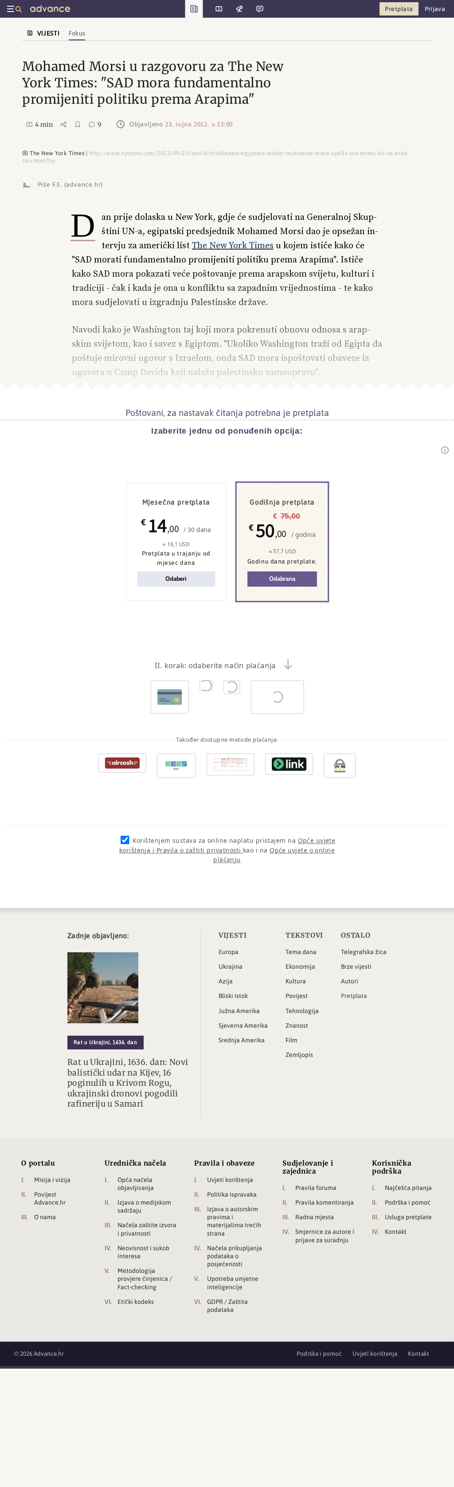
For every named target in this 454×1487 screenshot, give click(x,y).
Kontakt (396, 1231)
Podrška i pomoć (408, 1202)
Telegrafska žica (364, 951)
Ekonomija (300, 966)
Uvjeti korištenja (230, 1179)
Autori (349, 981)
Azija (226, 981)
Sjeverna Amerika (243, 1025)
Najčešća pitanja (408, 1187)
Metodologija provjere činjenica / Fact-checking (144, 1278)
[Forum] (259, 9)
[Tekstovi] (215, 9)
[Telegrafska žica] (238, 9)
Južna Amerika (239, 1010)
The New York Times (233, 245)
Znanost (297, 1025)
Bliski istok (233, 995)
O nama (45, 1217)
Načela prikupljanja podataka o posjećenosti (234, 1256)
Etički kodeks (135, 1301)
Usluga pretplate (408, 1217)
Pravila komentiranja (324, 1202)
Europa (229, 951)
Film (291, 1040)
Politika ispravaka (232, 1194)
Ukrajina (231, 966)
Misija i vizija (52, 1179)
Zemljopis (299, 1054)
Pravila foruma (316, 1187)
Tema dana (301, 951)
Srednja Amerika (242, 1040)
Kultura (296, 981)
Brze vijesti (356, 966)
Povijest (297, 995)
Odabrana (282, 578)
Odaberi (176, 578)
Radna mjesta (314, 1217)
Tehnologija (302, 1010)
